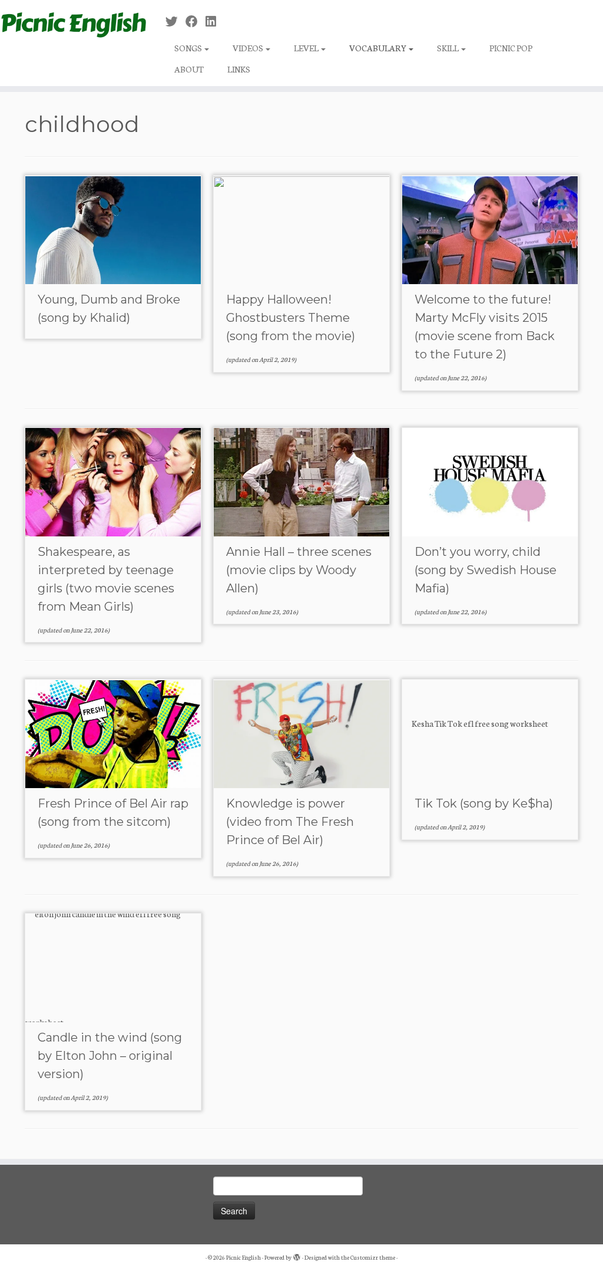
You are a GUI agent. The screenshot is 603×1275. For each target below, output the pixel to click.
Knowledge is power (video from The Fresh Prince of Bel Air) (290, 821)
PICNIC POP (510, 48)
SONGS (188, 48)
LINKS (238, 69)
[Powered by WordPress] (297, 1255)
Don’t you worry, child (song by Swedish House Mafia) (485, 570)
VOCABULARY (378, 48)
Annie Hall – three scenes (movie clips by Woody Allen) (299, 570)
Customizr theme (372, 1257)
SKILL (448, 48)
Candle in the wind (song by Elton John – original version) (110, 1055)
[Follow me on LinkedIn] (215, 21)
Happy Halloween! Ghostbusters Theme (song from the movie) (290, 317)
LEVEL (307, 48)
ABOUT (189, 69)
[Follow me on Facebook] (195, 21)
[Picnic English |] (70, 22)
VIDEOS (248, 48)
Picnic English (243, 1257)
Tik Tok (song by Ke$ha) (484, 803)
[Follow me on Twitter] (175, 21)
